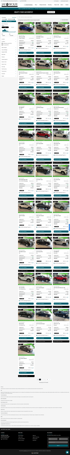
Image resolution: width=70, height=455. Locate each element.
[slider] (1, 32)
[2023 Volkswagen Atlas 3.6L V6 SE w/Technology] (26, 171)
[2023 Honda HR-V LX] (61, 64)
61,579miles (66, 38)
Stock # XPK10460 (21, 214)
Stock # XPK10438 (56, 71)
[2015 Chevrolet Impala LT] (43, 315)
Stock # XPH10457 (56, 142)
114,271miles (48, 74)
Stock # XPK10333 (56, 178)
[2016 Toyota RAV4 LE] (43, 135)
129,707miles (31, 217)
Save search (10, 21)
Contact (67, 4)
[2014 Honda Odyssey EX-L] (26, 349)
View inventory (20, 435)
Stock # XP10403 (56, 35)
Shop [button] (36, 4)
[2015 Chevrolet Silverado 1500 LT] (61, 279)
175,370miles (48, 253)
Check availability (24, 52)
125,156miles (48, 325)
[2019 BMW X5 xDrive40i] (26, 99)
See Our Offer (51, 12)
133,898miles (31, 289)
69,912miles (31, 325)
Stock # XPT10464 (39, 142)
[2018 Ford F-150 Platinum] (61, 315)
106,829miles (31, 74)
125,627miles (66, 217)
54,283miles (31, 108)
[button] (10, 1)
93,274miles (49, 108)
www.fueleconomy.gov (9, 393)
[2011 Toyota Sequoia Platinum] (43, 279)
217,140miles (48, 289)
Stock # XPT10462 (39, 286)
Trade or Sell (56, 4)
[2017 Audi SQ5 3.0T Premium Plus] (26, 279)
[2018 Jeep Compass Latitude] (43, 207)
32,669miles (66, 108)
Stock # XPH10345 (21, 142)
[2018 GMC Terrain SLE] (26, 243)
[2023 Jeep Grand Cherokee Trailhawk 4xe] (61, 99)
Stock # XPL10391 (56, 214)
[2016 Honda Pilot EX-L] (43, 243)
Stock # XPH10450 (56, 250)
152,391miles (66, 289)
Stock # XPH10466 (21, 71)
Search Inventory (29, 4)
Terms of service (21, 440)
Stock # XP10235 (21, 178)
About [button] (62, 4)
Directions (34, 440)
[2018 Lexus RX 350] (26, 135)
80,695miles (49, 217)
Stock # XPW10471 (39, 35)
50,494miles (66, 74)
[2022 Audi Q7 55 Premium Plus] (26, 315)
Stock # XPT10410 (39, 214)
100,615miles (66, 325)
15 (47, 379)
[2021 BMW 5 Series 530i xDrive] (43, 28)
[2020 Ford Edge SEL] (26, 207)
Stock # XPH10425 (56, 106)
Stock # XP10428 (38, 106)
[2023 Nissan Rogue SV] (43, 99)
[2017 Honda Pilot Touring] (61, 171)
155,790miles (66, 253)
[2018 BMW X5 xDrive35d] (61, 243)
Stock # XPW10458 (22, 250)
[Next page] (50, 379)
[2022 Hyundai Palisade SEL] (26, 64)
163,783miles (31, 253)
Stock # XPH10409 (39, 250)
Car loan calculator (21, 438)
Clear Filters (14, 17)
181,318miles (66, 181)
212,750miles (31, 38)
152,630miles (31, 181)
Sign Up (58, 445)
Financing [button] (49, 4)
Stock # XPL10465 (21, 35)
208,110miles (48, 181)
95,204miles (49, 38)
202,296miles (31, 359)
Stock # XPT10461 (56, 322)
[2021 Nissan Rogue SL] (61, 207)
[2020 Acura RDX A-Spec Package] (26, 28)
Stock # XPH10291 (21, 286)
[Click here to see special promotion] (35, 8)
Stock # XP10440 (38, 71)
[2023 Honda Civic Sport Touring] (61, 135)
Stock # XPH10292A (39, 322)
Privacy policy (35, 438)
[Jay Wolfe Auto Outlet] (10, 5)
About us (34, 435)
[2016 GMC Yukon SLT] (43, 171)
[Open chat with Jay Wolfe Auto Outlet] (67, 452)
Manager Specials (43, 4)
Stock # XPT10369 (39, 178)
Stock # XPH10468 (21, 106)
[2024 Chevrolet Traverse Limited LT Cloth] (43, 64)
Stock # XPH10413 (21, 322)
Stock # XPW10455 (56, 286)
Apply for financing (36, 437)
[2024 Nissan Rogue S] (61, 28)
